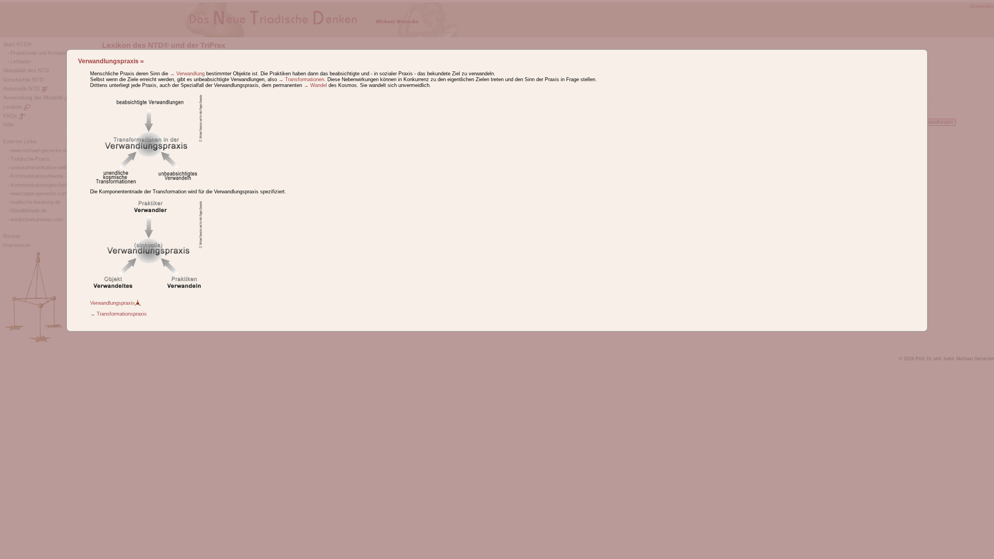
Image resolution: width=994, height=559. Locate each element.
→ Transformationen (301, 79)
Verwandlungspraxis (108, 61)
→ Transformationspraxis (118, 314)
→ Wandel (315, 85)
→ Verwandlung (187, 73)
